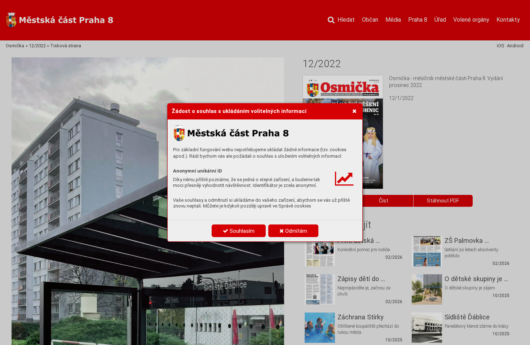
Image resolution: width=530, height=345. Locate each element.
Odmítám (295, 231)
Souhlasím (241, 231)
